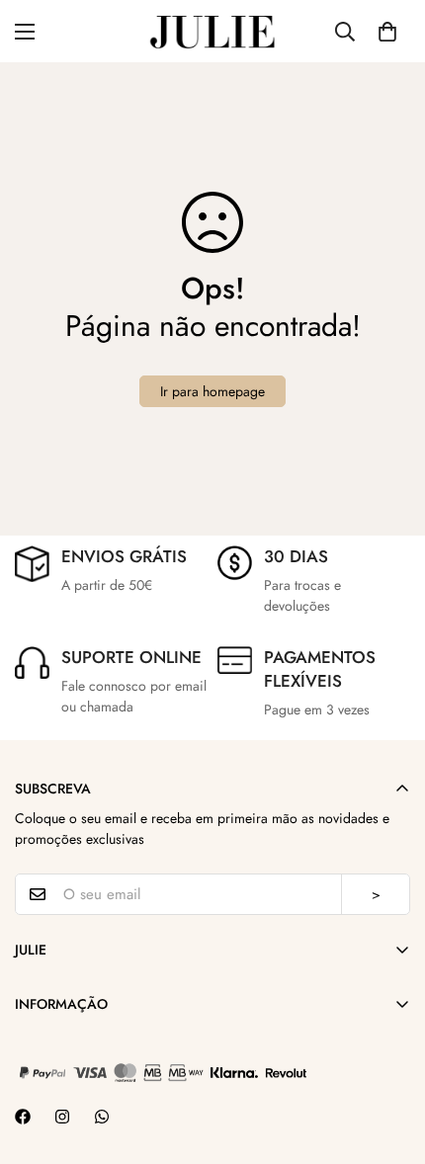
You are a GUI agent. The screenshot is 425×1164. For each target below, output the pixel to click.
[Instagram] (62, 1116)
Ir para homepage (212, 391)
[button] (387, 31)
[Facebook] (23, 1116)
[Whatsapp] (102, 1116)
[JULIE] (212, 31)
